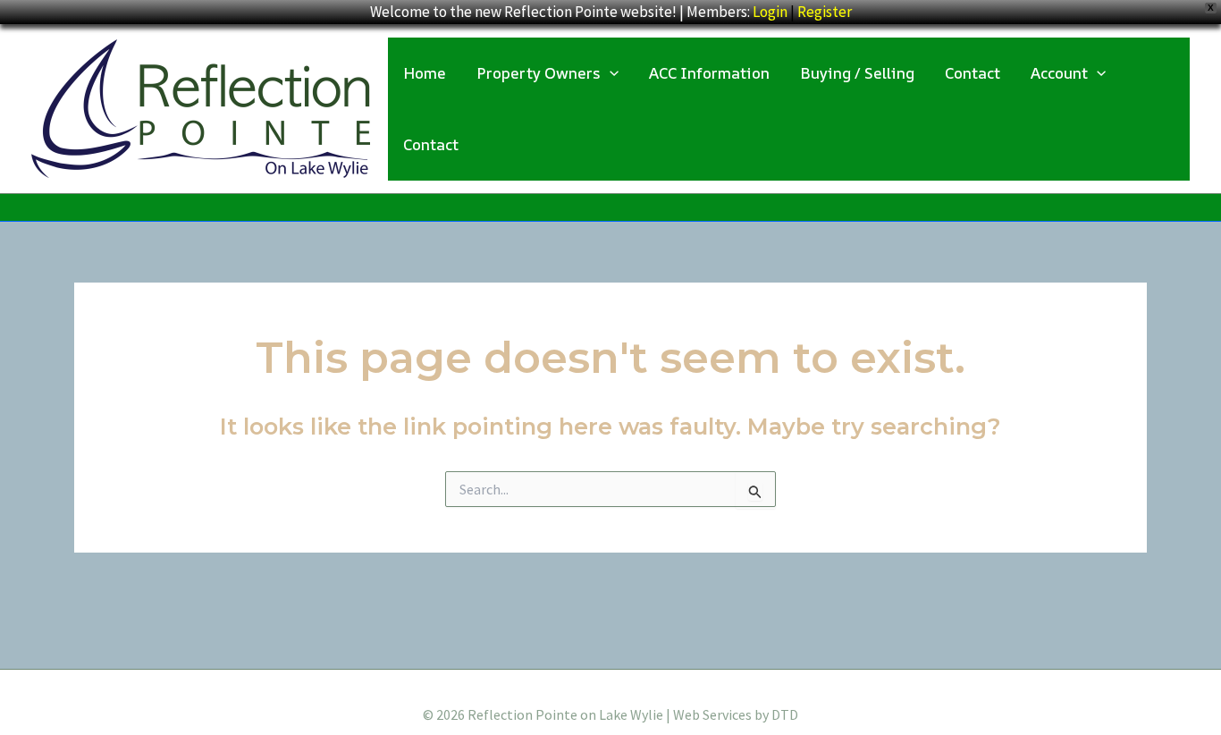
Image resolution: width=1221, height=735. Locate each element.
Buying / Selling (857, 73)
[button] (610, 73)
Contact (972, 73)
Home (424, 73)
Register (824, 11)
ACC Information (709, 73)
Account (1059, 73)
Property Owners (538, 73)
